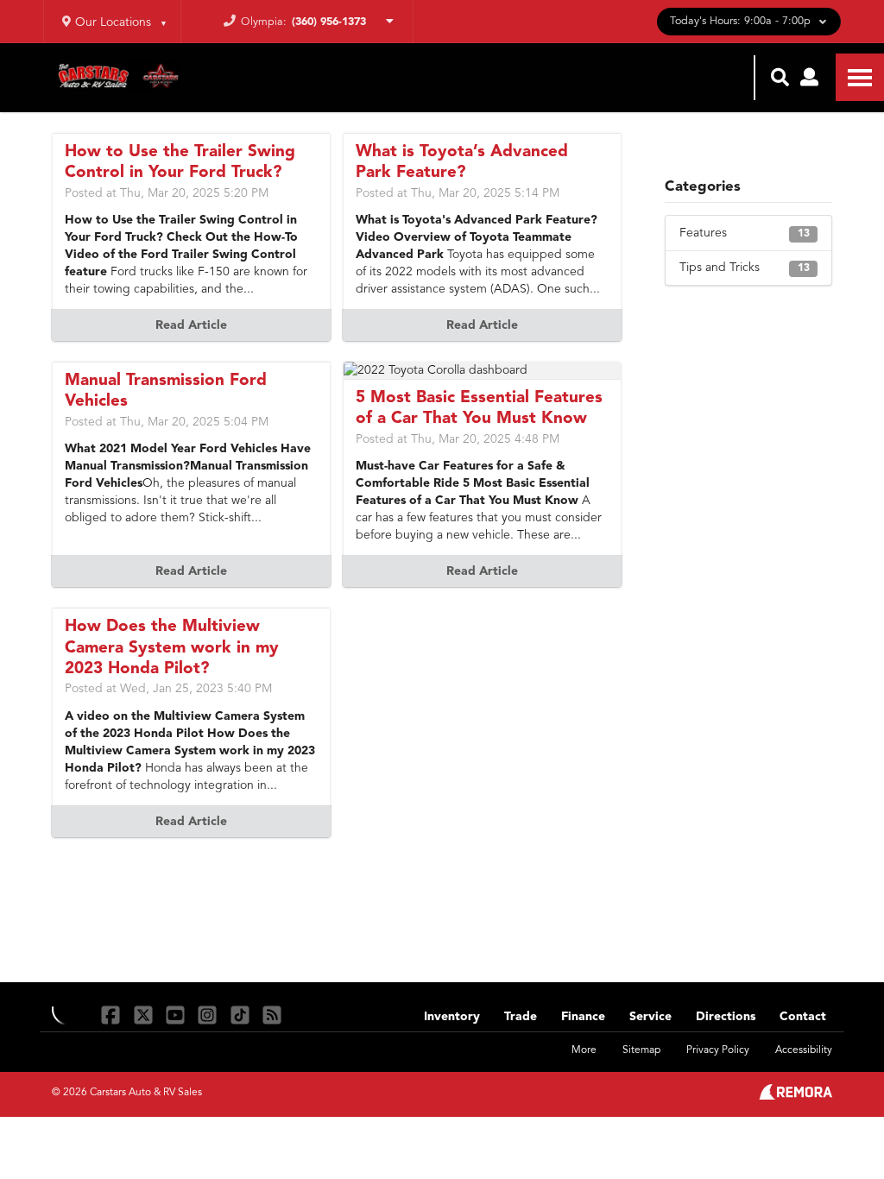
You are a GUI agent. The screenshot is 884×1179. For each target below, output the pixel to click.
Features (744, 233)
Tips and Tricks (744, 268)
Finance (583, 1017)
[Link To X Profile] (145, 1014)
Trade (520, 1017)
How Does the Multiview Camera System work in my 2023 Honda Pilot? (172, 648)
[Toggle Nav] (860, 77)
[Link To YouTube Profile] (177, 1014)
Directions (725, 1017)
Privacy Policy (717, 1050)
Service (650, 1017)
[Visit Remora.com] (795, 1096)
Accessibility (803, 1050)
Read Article (191, 325)
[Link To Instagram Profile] (209, 1014)
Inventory (452, 1017)
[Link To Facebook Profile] (113, 1014)
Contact (803, 1017)
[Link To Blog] (272, 1014)
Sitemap (641, 1050)
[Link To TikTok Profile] (242, 1014)
